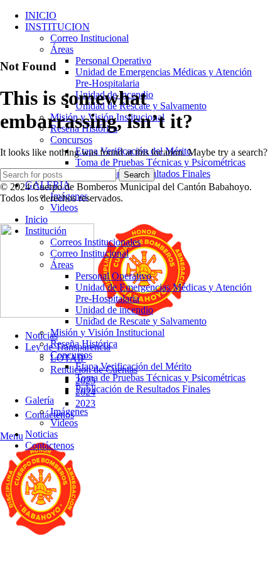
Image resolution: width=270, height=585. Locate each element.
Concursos (71, 139)
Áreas (61, 49)
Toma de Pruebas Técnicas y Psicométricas (160, 162)
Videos (64, 207)
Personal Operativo (113, 60)
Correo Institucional (89, 38)
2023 (85, 403)
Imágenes (69, 411)
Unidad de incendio (114, 309)
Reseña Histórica (83, 343)
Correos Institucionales (95, 242)
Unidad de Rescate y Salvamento (141, 321)
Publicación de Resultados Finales (142, 389)
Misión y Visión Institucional (107, 332)
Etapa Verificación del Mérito (133, 366)
